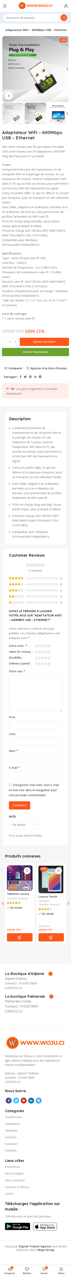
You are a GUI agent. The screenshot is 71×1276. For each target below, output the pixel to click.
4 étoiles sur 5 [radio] (45, 645)
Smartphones (13, 1117)
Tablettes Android (17, 898)
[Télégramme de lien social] (40, 376)
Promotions (12, 1167)
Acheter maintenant (35, 352)
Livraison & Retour (17, 1187)
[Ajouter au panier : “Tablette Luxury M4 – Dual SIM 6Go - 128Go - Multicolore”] (20, 937)
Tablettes (44, 901)
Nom (13, 751)
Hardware (11, 1130)
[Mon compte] (66, 6)
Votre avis (17, 671)
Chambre (11, 1150)
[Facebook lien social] (21, 376)
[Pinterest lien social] (30, 376)
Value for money (20, 651)
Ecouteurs (11, 1144)
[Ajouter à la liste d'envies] (27, 870)
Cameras (10, 1137)
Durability (15, 657)
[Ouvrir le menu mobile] (5, 6)
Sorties (9, 1193)
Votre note (18, 646)
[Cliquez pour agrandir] (9, 96)
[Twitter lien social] (25, 376)
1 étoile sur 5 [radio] (36, 645)
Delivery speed (19, 663)
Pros (12, 717)
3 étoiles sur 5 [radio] (42, 645)
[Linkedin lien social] (35, 376)
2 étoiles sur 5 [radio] (39, 645)
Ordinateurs (12, 1124)
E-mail (14, 767)
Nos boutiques (14, 1173)
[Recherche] (64, 17)
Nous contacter (15, 1180)
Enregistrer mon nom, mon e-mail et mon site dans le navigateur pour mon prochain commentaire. (34, 790)
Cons (12, 734)
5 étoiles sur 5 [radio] (48, 645)
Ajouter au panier (44, 341)
